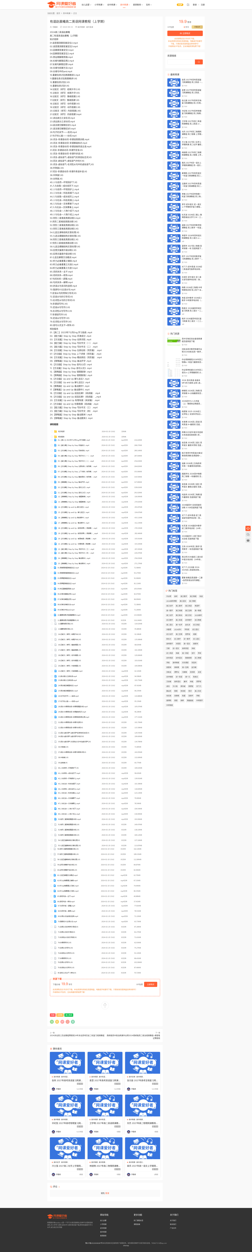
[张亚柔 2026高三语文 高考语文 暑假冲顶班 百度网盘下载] (173, 445)
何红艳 (168, 696)
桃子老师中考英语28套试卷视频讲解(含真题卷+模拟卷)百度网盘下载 (192, 455)
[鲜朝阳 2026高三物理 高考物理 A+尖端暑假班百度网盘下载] (173, 393)
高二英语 (69, 1015)
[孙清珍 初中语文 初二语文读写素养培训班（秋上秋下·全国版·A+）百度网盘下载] (173, 280)
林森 (177, 653)
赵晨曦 (60, 1015)
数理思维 (188, 658)
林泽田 (183, 691)
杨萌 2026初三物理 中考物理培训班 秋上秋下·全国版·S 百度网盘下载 (192, 290)
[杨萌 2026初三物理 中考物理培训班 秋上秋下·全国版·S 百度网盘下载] (173, 290)
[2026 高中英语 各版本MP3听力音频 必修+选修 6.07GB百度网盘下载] (173, 383)
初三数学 (169, 620)
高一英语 (185, 653)
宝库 (148, 4)
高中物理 (57, 1120)
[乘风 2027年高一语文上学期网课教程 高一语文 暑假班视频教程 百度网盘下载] (142, 1148)
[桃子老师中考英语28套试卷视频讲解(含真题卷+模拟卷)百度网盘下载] (173, 456)
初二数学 (177, 639)
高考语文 (177, 682)
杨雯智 (190, 686)
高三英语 (188, 606)
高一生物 (185, 667)
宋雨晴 (176, 696)
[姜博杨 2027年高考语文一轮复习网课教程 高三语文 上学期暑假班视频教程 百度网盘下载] (173, 176)
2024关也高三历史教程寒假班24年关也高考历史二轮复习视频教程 (77, 1035)
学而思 (187, 629)
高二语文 (169, 625)
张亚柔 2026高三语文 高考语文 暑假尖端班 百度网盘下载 (192, 486)
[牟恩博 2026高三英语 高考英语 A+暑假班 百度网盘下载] (173, 424)
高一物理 (198, 611)
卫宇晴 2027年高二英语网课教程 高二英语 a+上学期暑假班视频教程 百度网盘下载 (105, 1123)
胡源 (194, 634)
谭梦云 (176, 672)
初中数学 (188, 620)
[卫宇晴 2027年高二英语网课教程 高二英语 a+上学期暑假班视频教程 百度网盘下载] (105, 1105)
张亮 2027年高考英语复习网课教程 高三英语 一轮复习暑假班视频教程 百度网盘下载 (67, 1080)
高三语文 (183, 601)
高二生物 (179, 634)
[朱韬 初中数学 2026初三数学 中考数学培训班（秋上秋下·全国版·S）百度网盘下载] (173, 300)
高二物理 (192, 601)
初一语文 (176, 648)
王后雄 (168, 682)
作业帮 (168, 596)
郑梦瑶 (198, 682)
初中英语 (169, 658)
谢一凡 (187, 677)
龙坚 (199, 672)
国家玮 (195, 644)
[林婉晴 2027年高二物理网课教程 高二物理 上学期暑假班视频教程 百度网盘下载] (105, 1148)
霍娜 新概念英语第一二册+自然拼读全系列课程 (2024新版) (192, 580)
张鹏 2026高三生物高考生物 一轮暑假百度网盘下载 (192, 466)
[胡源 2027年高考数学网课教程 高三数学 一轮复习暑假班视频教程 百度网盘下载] (173, 228)
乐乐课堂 (185, 663)
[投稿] (188, 4)
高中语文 (139, 1162)
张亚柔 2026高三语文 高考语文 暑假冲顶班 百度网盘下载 (192, 445)
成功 (168, 686)
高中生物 (132, 1077)
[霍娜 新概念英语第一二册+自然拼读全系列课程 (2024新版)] (173, 580)
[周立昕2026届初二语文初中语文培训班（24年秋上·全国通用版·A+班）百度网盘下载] (173, 560)
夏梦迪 (187, 634)
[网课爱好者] (61, 4)
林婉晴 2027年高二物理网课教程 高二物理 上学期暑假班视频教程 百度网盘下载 (105, 1166)
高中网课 (124, 4)
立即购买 (150, 984)
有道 (52, 1015)
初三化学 (169, 634)
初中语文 (179, 658)
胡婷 (182, 700)
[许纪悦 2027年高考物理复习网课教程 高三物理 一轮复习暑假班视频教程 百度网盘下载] (67, 1105)
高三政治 (179, 615)
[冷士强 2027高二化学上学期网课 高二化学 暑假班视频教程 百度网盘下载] (67, 1148)
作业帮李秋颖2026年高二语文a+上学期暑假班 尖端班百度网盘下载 (192, 372)
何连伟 (194, 663)
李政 (168, 663)
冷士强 (175, 686)
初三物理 (198, 620)
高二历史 (198, 691)
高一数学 (169, 611)
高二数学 (179, 606)
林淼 (191, 682)
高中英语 (89, 27)
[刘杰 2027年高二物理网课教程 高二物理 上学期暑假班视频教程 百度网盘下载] (142, 1105)
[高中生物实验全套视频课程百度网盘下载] (173, 341)
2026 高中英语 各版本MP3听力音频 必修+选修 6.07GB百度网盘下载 (192, 382)
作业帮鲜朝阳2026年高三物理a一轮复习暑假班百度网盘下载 (192, 362)
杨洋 (190, 691)
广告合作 (173, 1228)
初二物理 (198, 658)
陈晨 (183, 696)
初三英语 (196, 625)
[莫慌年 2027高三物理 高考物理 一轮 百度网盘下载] (173, 249)
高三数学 (184, 596)
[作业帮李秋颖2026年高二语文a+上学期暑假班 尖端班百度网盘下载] (173, 373)
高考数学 (169, 644)
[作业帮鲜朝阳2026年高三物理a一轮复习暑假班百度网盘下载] (173, 362)
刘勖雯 (168, 629)
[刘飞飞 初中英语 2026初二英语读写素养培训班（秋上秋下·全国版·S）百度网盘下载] (173, 269)
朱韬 (193, 648)
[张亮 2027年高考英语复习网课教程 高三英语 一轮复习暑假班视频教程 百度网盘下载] (67, 1063)
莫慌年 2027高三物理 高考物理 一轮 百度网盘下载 (192, 248)
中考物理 (169, 705)
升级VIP (197, 27)
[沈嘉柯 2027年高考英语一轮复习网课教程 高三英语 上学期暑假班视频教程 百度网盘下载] (173, 186)
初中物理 (169, 677)
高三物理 (193, 596)
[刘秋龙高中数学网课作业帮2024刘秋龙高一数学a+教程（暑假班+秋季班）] (173, 352)
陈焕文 (195, 677)
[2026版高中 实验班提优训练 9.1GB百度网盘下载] (173, 508)
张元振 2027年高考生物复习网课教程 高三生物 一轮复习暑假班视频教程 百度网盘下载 (142, 1080)
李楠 (198, 696)
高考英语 (185, 648)
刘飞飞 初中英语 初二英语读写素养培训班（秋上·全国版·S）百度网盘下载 (192, 517)
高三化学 (169, 606)
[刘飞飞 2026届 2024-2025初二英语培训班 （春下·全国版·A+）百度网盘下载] (173, 570)
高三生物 (188, 611)
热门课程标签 (138, 1220)
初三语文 (195, 629)
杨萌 (175, 691)
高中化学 (57, 1162)
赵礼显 (187, 625)
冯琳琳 (184, 672)
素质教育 (137, 4)
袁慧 (175, 700)
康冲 (185, 682)
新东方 (168, 639)
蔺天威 (183, 686)
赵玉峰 (194, 667)
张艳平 (190, 696)
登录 (107, 1193)
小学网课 (98, 4)
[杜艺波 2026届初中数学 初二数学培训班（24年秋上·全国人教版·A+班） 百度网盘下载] (173, 528)
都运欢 (168, 691)
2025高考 (198, 615)
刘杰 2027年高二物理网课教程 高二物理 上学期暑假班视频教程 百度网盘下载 (142, 1123)
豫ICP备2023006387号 (94, 1243)
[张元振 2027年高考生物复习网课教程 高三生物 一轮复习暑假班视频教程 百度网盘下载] (142, 1063)
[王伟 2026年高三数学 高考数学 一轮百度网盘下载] (173, 549)
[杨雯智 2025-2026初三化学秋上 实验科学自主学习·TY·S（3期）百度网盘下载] (173, 414)
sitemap (126, 1245)
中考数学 (199, 700)
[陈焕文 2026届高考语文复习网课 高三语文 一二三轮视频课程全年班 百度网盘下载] (173, 311)
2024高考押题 (171, 601)
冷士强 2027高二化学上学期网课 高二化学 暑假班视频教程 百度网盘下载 (67, 1166)
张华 (193, 653)
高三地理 (179, 611)
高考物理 (176, 663)
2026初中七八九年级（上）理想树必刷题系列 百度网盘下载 (192, 403)
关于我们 (173, 1220)
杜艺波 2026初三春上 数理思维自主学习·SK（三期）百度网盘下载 (192, 217)
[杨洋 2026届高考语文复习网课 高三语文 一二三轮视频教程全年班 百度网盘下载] (173, 321)
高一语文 (187, 644)
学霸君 (55, 27)
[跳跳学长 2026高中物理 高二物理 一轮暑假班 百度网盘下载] (173, 476)
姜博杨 (168, 700)
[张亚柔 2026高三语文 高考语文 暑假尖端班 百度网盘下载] (173, 487)
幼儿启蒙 (86, 4)
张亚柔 (192, 672)
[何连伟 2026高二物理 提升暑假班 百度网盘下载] (173, 497)
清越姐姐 (190, 700)
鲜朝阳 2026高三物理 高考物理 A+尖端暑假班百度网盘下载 (192, 393)
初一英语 (179, 677)
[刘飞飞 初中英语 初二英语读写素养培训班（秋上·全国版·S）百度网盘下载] (173, 518)
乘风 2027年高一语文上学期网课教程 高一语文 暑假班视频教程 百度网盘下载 (142, 1166)
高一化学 (179, 625)
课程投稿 (137, 1224)
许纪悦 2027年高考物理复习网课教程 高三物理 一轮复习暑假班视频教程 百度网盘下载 (67, 1123)
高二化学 (169, 615)
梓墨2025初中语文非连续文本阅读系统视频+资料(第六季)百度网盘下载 (192, 434)
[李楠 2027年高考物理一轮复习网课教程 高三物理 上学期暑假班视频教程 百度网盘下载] (173, 197)
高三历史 (188, 615)
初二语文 (196, 639)
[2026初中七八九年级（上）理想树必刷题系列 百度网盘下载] (173, 404)
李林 (199, 653)
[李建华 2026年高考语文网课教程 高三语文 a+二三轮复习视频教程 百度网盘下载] (173, 238)
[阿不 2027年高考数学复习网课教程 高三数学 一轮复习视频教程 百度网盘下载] (173, 259)
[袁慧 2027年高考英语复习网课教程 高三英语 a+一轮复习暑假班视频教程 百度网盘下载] (105, 1063)
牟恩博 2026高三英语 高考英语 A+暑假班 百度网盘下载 (192, 424)
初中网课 (111, 4)
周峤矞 (176, 667)
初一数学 (187, 639)
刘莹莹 (178, 644)
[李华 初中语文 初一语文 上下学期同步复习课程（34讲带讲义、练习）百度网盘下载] (173, 207)
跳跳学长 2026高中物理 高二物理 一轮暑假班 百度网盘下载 (191, 476)
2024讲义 (177, 629)
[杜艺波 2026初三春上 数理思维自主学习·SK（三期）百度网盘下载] (173, 217)
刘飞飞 (198, 686)
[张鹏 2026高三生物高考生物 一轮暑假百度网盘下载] (173, 466)
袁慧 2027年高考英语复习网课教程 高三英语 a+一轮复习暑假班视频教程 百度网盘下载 (105, 1080)
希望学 (197, 606)
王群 (168, 648)
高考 (175, 596)
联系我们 (173, 1224)
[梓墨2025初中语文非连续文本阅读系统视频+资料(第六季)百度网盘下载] (173, 435)
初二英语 (169, 653)
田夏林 (168, 667)
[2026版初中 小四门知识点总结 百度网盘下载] (173, 539)
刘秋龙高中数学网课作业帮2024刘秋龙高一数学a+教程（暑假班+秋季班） (193, 351)
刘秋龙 (168, 672)
